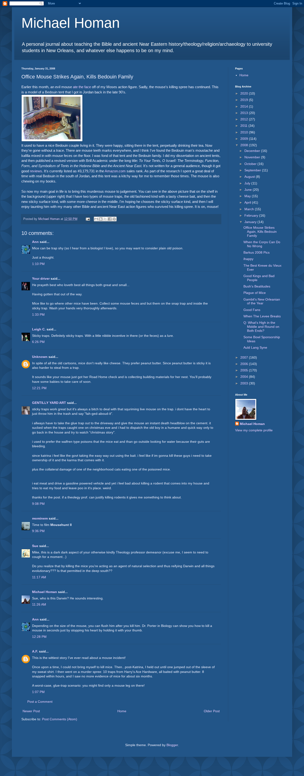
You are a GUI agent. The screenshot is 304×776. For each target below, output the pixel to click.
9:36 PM (38, 531)
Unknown (40, 357)
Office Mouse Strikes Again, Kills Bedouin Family (260, 231)
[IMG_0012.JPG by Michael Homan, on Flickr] (52, 140)
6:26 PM (38, 342)
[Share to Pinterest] (114, 219)
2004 (244, 377)
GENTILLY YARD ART (49, 403)
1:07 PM (38, 692)
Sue (35, 546)
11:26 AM (39, 604)
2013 (244, 113)
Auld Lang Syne (255, 347)
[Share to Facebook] (109, 219)
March (249, 209)
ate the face (82, 87)
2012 (244, 119)
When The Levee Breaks (262, 316)
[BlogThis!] (100, 219)
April (248, 202)
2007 (244, 357)
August (250, 176)
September (253, 170)
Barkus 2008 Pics (256, 252)
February (251, 215)
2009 (244, 139)
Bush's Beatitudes (256, 286)
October (250, 164)
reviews (36, 171)
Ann (35, 242)
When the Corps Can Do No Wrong (261, 244)
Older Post (212, 711)
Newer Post (31, 711)
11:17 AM (39, 577)
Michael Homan (70, 23)
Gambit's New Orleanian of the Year (261, 301)
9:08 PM (38, 504)
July (247, 183)
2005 (244, 370)
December (252, 151)
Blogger (172, 745)
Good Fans (251, 310)
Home (121, 711)
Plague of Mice (254, 293)
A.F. (35, 651)
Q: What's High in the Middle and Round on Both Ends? (261, 327)
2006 (244, 364)
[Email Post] (87, 219)
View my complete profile (254, 430)
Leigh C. (39, 329)
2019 (244, 100)
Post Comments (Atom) (59, 719)
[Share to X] (105, 219)
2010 (244, 132)
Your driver (41, 278)
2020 (244, 93)
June (248, 190)
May (248, 196)
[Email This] (96, 219)
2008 (244, 145)
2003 (244, 383)
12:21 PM (39, 388)
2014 (244, 106)
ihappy (248, 259)
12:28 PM (39, 637)
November (252, 157)
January (250, 222)
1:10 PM (38, 264)
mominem (40, 518)
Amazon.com (115, 171)
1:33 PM (38, 314)
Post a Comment (39, 701)
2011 (244, 126)
